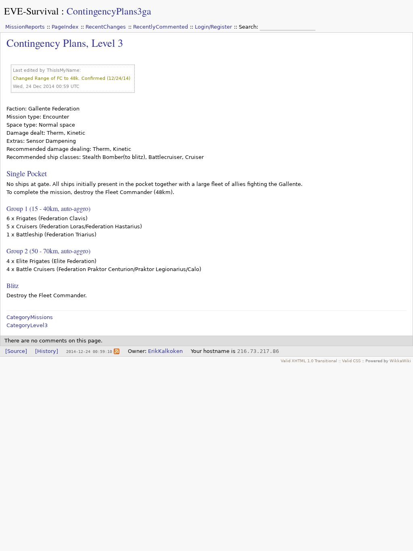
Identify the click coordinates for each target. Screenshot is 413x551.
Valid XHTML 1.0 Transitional (309, 360)
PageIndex (65, 27)
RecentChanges (106, 27)
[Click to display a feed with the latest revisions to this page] (116, 351)
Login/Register (213, 27)
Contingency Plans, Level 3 (64, 42)
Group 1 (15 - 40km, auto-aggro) (48, 208)
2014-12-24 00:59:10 (89, 351)
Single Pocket (26, 173)
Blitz (12, 285)
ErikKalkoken (165, 351)
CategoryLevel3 (27, 325)
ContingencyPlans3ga (109, 10)
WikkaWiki (400, 360)
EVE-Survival (31, 10)
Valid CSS (351, 360)
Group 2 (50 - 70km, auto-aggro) (48, 250)
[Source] (16, 351)
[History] (46, 351)
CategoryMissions (29, 317)
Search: (249, 27)
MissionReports (25, 27)
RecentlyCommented (160, 27)
